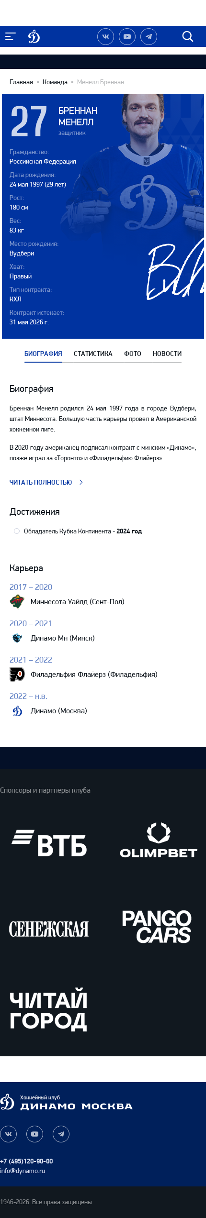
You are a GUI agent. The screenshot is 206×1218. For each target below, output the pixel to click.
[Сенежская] (48, 926)
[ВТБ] (48, 843)
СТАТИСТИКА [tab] (93, 354)
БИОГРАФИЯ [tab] (43, 354)
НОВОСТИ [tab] (167, 354)
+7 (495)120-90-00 (26, 1161)
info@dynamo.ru (22, 1171)
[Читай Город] (48, 1009)
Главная (21, 82)
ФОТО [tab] (132, 354)
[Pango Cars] (157, 926)
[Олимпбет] (157, 843)
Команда (55, 82)
